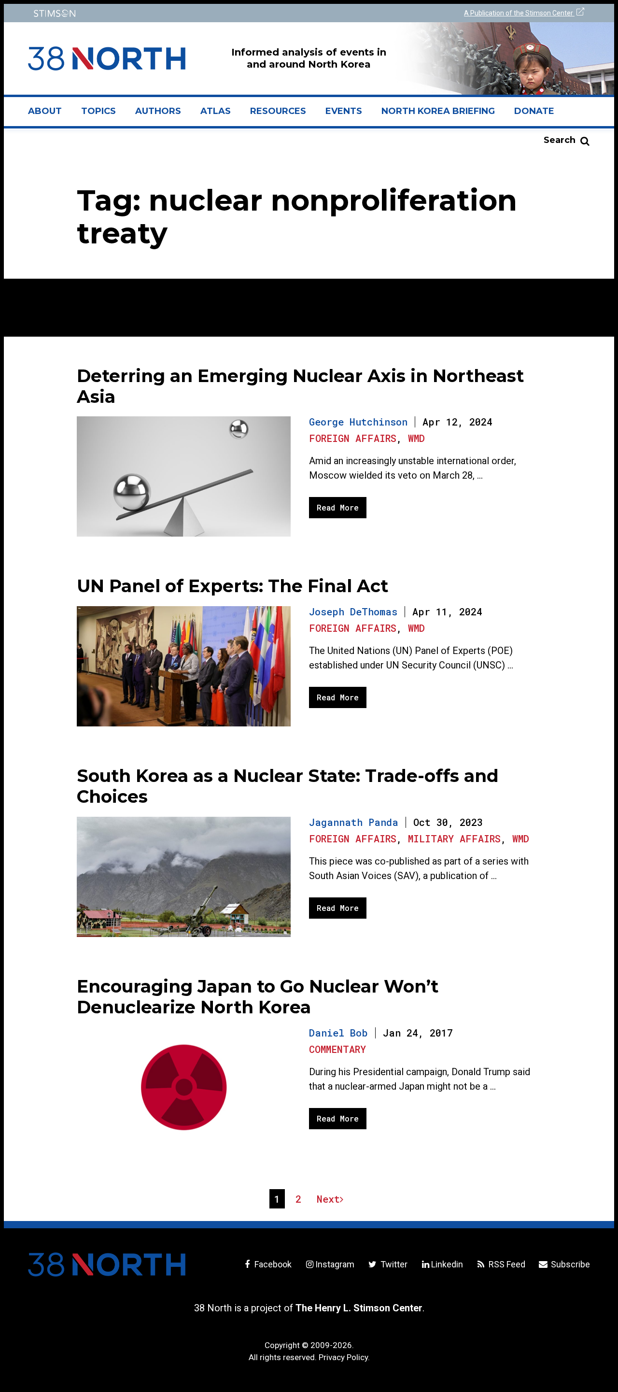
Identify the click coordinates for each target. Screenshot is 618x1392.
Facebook (272, 1264)
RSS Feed (506, 1264)
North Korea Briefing (438, 111)
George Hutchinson (358, 421)
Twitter (393, 1264)
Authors (158, 111)
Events (343, 111)
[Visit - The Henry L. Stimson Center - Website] (165, 13)
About (49, 115)
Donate (534, 111)
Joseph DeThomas (353, 611)
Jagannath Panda (353, 822)
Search (560, 140)
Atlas (215, 111)
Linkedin (447, 1264)
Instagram (334, 1264)
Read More (338, 507)
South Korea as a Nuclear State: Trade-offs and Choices (288, 786)
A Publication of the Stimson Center (519, 13)
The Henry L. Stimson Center (358, 1308)
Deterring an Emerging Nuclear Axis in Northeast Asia (300, 386)
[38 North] (106, 1264)
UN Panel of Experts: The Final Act (232, 586)
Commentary (337, 1049)
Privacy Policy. (344, 1357)
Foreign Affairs (352, 438)
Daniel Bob (338, 1032)
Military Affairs (454, 838)
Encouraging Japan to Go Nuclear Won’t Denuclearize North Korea (257, 997)
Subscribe (569, 1264)
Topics (98, 111)
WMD (416, 438)
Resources (278, 111)
